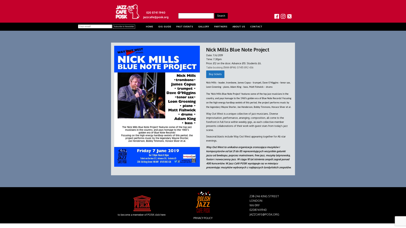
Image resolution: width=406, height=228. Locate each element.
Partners (220, 26)
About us (238, 26)
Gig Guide (164, 26)
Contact (256, 26)
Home (149, 26)
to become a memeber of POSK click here (142, 214)
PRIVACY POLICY (203, 218)
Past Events (184, 26)
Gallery (203, 26)
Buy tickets (215, 74)
